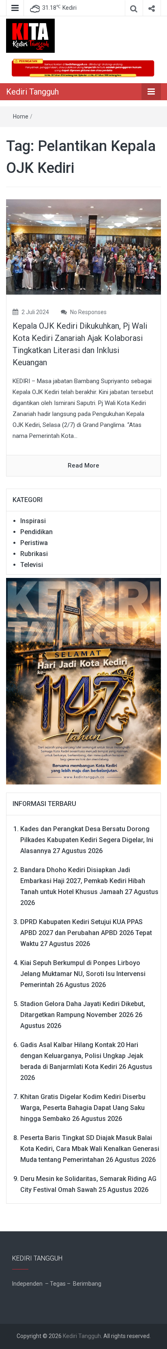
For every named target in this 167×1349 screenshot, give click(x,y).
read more (83, 465)
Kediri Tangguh (32, 92)
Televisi (31, 565)
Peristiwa (34, 543)
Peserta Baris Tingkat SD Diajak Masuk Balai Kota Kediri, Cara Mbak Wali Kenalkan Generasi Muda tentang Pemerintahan (89, 1149)
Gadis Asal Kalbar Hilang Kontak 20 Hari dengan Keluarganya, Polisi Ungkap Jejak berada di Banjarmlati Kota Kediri (81, 1056)
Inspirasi (33, 521)
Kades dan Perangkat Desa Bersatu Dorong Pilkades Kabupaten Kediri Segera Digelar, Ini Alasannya (86, 840)
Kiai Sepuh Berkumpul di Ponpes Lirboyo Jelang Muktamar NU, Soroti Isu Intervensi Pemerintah (83, 974)
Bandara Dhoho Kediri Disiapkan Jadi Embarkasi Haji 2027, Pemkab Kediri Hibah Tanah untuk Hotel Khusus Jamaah (82, 881)
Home (20, 116)
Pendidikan (36, 532)
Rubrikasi (34, 554)
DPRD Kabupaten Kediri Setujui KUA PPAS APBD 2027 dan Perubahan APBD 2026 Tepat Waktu (86, 933)
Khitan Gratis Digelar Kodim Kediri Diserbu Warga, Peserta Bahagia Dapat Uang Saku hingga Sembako (83, 1108)
